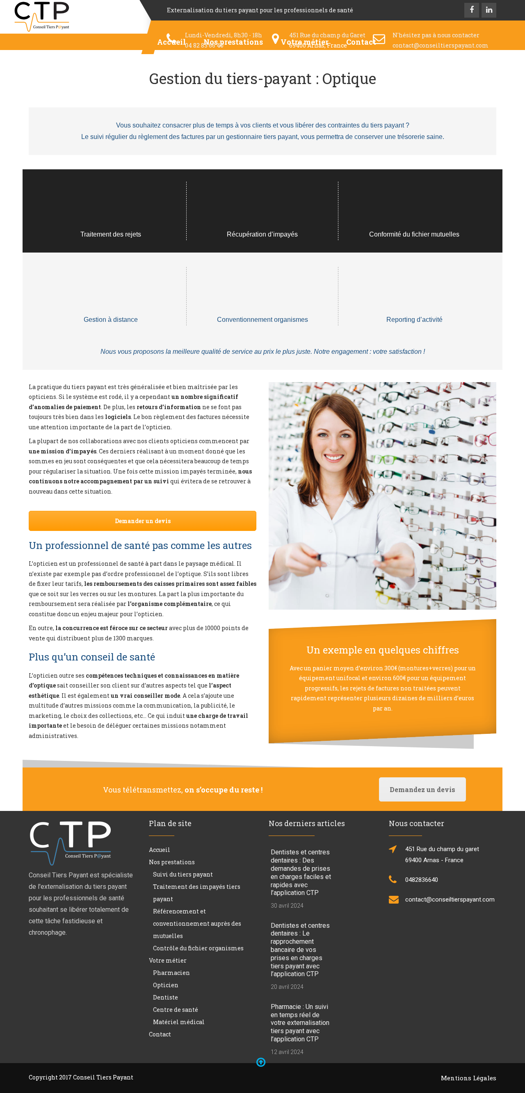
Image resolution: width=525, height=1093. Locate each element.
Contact (160, 1034)
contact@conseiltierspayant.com (440, 45)
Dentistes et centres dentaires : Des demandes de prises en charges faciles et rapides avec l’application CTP (301, 872)
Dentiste (165, 997)
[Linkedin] (489, 10)
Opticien (165, 985)
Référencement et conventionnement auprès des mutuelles (197, 923)
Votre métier (168, 960)
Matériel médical (179, 1022)
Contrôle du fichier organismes (198, 948)
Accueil (159, 850)
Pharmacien (171, 973)
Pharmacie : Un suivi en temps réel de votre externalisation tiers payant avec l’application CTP (300, 1023)
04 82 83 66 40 (204, 45)
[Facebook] (471, 10)
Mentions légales (468, 1078)
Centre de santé (175, 1009)
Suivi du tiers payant (183, 874)
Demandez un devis (422, 789)
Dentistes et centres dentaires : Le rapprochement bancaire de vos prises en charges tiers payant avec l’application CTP (300, 950)
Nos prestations (172, 862)
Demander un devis (143, 521)
